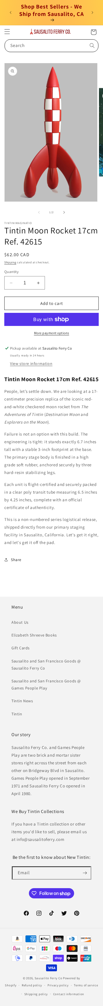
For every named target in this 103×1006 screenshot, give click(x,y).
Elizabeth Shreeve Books (34, 635)
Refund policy (32, 985)
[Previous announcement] (10, 12)
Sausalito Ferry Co (48, 978)
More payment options (51, 333)
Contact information (68, 994)
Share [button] (16, 559)
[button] (7, 31)
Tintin (16, 713)
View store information (31, 363)
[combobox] (51, 45)
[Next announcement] (92, 12)
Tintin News (22, 700)
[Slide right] (64, 212)
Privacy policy (58, 985)
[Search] (92, 45)
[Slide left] (39, 212)
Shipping (10, 262)
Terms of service (86, 985)
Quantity (11, 271)
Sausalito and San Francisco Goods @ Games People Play (46, 684)
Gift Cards (20, 647)
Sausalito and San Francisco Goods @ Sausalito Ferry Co (46, 664)
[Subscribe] (84, 873)
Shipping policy (36, 994)
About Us (20, 622)
